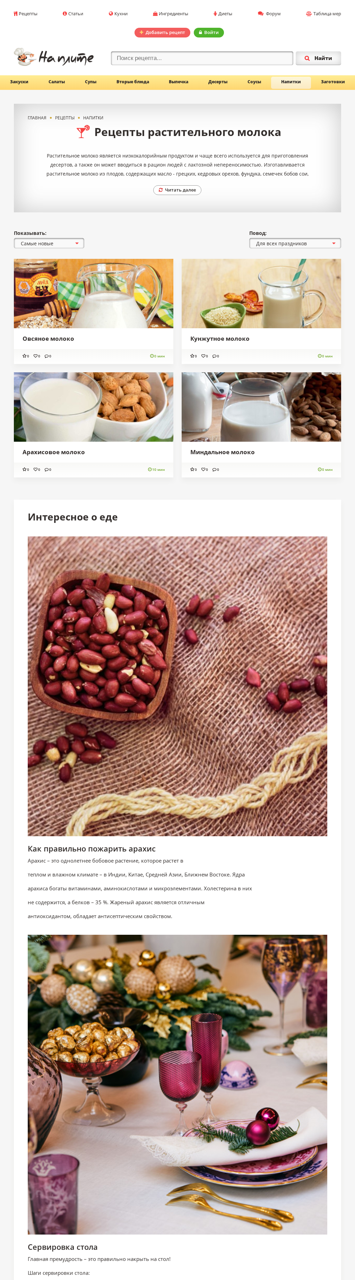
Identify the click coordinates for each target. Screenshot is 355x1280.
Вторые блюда (132, 82)
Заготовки (333, 82)
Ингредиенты (173, 13)
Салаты (57, 82)
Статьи (75, 13)
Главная (37, 118)
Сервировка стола (63, 1246)
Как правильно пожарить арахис (92, 848)
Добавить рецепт (165, 32)
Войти (211, 32)
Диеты (225, 13)
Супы (90, 82)
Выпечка (178, 82)
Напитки (291, 82)
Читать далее (180, 190)
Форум (273, 13)
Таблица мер (327, 13)
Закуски (19, 82)
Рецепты (28, 13)
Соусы (254, 82)
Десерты (217, 82)
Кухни (121, 13)
